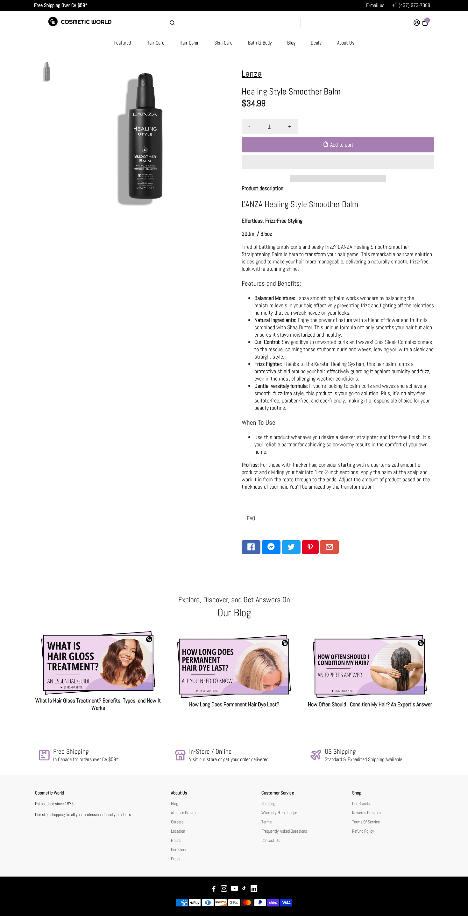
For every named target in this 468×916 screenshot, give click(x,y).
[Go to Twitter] (291, 547)
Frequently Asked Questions (284, 831)
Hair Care (155, 42)
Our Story (178, 849)
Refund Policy (363, 831)
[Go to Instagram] (224, 889)
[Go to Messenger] (271, 547)
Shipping (268, 803)
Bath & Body (260, 42)
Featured (122, 42)
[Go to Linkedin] (254, 889)
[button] (338, 162)
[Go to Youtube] (234, 889)
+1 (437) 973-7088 (411, 5)
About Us (345, 42)
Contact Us (270, 840)
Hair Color (189, 42)
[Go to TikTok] (244, 889)
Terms (266, 822)
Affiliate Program (185, 812)
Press (175, 859)
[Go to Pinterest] (310, 547)
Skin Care (223, 42)
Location (178, 831)
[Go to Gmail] (329, 547)
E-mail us (375, 5)
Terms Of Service (366, 822)
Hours (176, 840)
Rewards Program (366, 812)
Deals (316, 42)
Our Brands (361, 803)
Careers (177, 822)
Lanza (252, 73)
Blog (291, 42)
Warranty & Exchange (279, 812)
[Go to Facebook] (251, 547)
